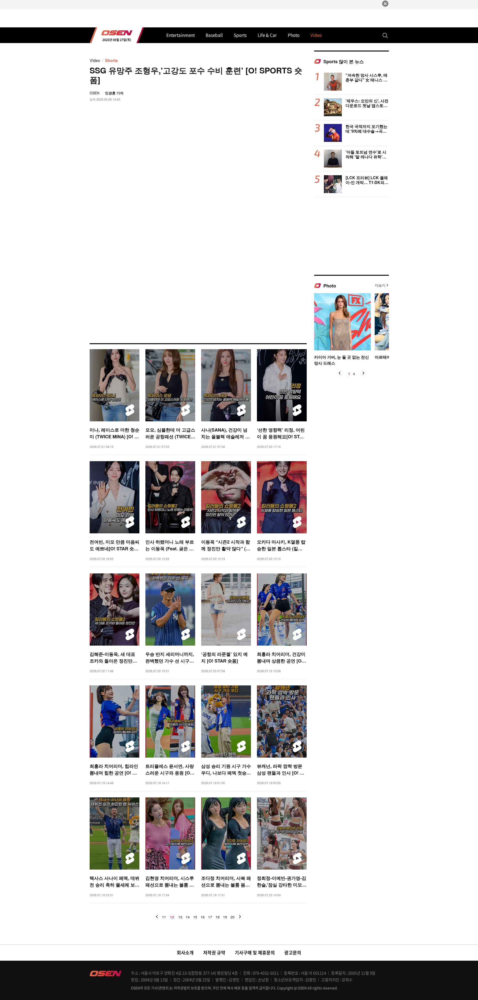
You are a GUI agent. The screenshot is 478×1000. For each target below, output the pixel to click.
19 (225, 917)
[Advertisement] (351, 236)
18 (218, 917)
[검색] (385, 35)
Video (95, 60)
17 (210, 917)
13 (180, 917)
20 (233, 917)
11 (164, 917)
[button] (340, 373)
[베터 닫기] (385, 3)
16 (203, 917)
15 (195, 917)
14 (188, 917)
